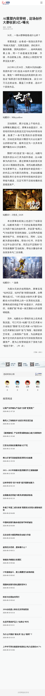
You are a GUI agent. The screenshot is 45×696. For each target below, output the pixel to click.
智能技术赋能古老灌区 (12, 560)
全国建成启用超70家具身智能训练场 (17, 495)
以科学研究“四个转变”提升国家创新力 (18, 483)
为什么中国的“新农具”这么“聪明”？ (17, 634)
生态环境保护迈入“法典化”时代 (16, 622)
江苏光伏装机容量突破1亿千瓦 (15, 445)
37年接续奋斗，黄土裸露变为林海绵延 (18, 572)
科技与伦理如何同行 (11, 597)
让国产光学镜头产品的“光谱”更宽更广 (18, 408)
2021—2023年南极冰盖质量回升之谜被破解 (20, 470)
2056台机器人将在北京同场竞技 (16, 609)
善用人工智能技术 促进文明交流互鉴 (18, 420)
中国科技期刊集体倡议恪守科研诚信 (17, 522)
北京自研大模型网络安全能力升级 (17, 535)
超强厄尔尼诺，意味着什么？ (15, 547)
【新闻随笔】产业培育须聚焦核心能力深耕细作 (22, 433)
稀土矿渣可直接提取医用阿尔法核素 (17, 458)
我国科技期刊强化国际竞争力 (15, 585)
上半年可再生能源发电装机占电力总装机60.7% (22, 647)
